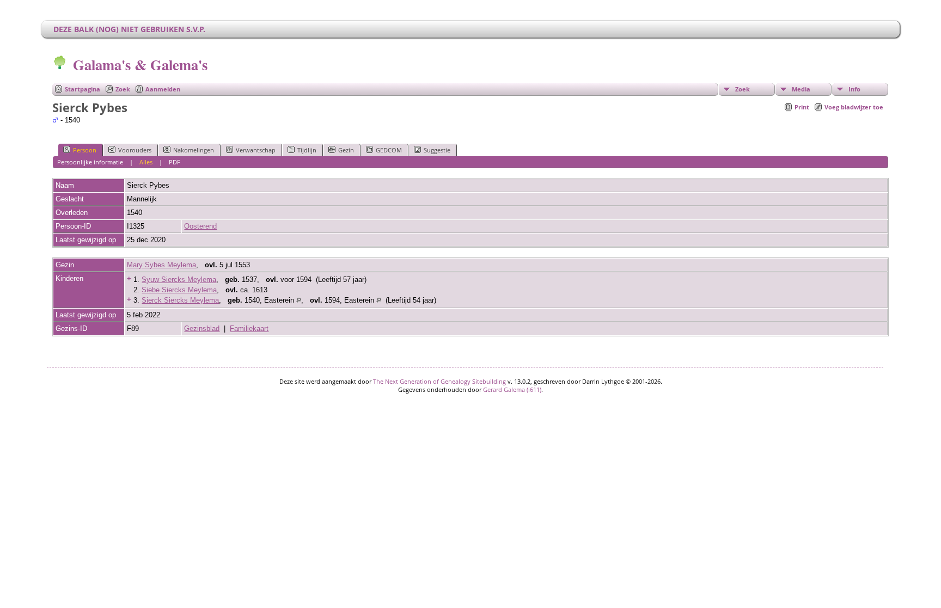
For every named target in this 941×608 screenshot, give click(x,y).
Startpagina (82, 89)
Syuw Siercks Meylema (179, 279)
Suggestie (437, 150)
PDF (174, 162)
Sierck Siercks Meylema (180, 300)
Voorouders (134, 150)
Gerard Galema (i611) (512, 389)
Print (802, 107)
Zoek (122, 89)
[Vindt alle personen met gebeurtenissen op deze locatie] (298, 300)
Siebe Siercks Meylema (179, 290)
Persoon (84, 150)
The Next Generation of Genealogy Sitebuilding (439, 381)
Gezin (346, 150)
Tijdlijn (306, 150)
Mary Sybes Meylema (161, 265)
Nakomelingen (193, 150)
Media (801, 89)
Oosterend (200, 226)
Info (854, 89)
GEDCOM (389, 150)
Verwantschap (256, 150)
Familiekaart (249, 328)
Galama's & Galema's (140, 64)
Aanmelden (162, 89)
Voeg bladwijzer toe (853, 107)
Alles (145, 162)
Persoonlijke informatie (90, 162)
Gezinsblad (201, 328)
